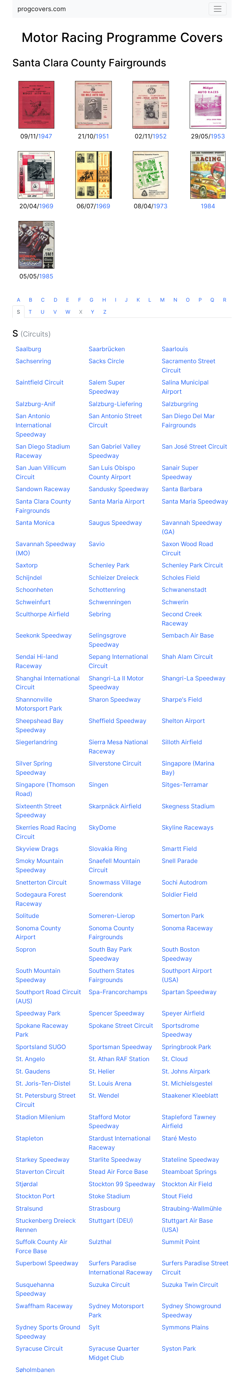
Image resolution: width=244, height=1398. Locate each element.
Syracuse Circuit (39, 1348)
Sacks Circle (106, 361)
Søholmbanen (35, 1370)
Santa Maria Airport (117, 501)
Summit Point (181, 1242)
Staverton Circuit (40, 1171)
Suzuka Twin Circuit (190, 1284)
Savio (97, 544)
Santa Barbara (182, 489)
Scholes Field (181, 577)
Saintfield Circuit (40, 382)
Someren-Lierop (112, 916)
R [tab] (224, 300)
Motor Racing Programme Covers (122, 37)
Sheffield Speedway (117, 721)
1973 (160, 206)
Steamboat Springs (189, 1171)
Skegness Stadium (188, 806)
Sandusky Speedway (119, 489)
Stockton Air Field (187, 1184)
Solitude (27, 916)
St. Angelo (30, 1059)
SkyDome (102, 827)
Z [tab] (104, 312)
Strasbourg (104, 1208)
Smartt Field (179, 849)
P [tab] (200, 300)
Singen (98, 784)
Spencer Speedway (117, 1013)
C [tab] (43, 300)
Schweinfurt (33, 602)
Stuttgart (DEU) (111, 1220)
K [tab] (138, 300)
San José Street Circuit (194, 446)
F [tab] (79, 300)
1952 (159, 136)
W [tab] (67, 312)
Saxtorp (27, 565)
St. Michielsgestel (187, 1083)
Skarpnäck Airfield (115, 806)
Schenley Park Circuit (192, 565)
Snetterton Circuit (41, 882)
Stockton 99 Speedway (122, 1184)
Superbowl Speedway (47, 1263)
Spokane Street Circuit (121, 1025)
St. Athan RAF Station (119, 1059)
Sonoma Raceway (187, 928)
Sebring (100, 614)
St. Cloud (175, 1059)
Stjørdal (27, 1184)
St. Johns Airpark (186, 1071)
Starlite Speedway (115, 1159)
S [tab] (18, 312)
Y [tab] (92, 312)
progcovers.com (41, 9)
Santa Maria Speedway (195, 501)
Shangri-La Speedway (194, 678)
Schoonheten (34, 589)
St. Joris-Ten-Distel (43, 1083)
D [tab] (56, 300)
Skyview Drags (37, 849)
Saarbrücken (107, 349)
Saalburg (28, 349)
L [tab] (149, 300)
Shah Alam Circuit (187, 656)
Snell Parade (180, 861)
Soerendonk (106, 894)
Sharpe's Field (182, 699)
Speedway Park (38, 1013)
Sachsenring (33, 361)
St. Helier (102, 1071)
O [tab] (188, 300)
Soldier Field (179, 894)
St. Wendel (104, 1095)
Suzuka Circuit (109, 1284)
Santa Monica (35, 522)
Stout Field (177, 1196)
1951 (102, 136)
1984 (208, 206)
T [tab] (30, 312)
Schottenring (107, 589)
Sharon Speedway (115, 699)
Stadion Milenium (40, 1117)
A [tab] (18, 300)
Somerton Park (183, 916)
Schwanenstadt (184, 589)
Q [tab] (212, 300)
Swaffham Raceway (44, 1306)
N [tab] (175, 300)
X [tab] (80, 312)
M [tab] (162, 300)
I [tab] (115, 300)
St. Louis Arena (110, 1083)
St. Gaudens (33, 1071)
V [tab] (55, 312)
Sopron (26, 949)
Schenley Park (109, 565)
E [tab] (67, 300)
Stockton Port (35, 1196)
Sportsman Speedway (120, 1047)
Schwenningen (110, 602)
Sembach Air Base (188, 635)
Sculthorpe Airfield (42, 614)
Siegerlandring (37, 742)
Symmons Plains (185, 1327)
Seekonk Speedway (44, 635)
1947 (45, 136)
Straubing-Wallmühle (192, 1208)
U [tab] (42, 312)
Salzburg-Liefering (115, 404)
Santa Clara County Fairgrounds (89, 63)
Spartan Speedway (189, 992)
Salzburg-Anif (35, 404)
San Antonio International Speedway (33, 425)
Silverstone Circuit (115, 763)
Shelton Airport (183, 721)
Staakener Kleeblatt (190, 1095)
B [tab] (30, 300)
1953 (218, 136)
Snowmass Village (115, 882)
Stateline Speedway (190, 1159)
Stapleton (29, 1138)
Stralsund (29, 1208)
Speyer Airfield (183, 1013)
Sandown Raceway (43, 489)
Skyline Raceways (188, 827)
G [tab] (91, 300)
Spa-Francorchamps (118, 992)
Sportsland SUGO (41, 1047)
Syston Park (179, 1348)
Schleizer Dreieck (114, 577)
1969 (46, 206)
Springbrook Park (186, 1047)
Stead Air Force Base (118, 1171)
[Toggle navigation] (218, 9)
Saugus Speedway (115, 522)
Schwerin (175, 602)
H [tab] (104, 300)
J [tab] (126, 300)
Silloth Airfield (182, 742)
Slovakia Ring (108, 849)
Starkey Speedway (43, 1159)
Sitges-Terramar (185, 784)
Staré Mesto (179, 1138)
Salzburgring (180, 404)
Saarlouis (175, 349)
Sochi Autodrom (184, 882)
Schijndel (29, 577)
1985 (46, 276)
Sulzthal (100, 1242)
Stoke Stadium (109, 1196)
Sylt (94, 1327)
